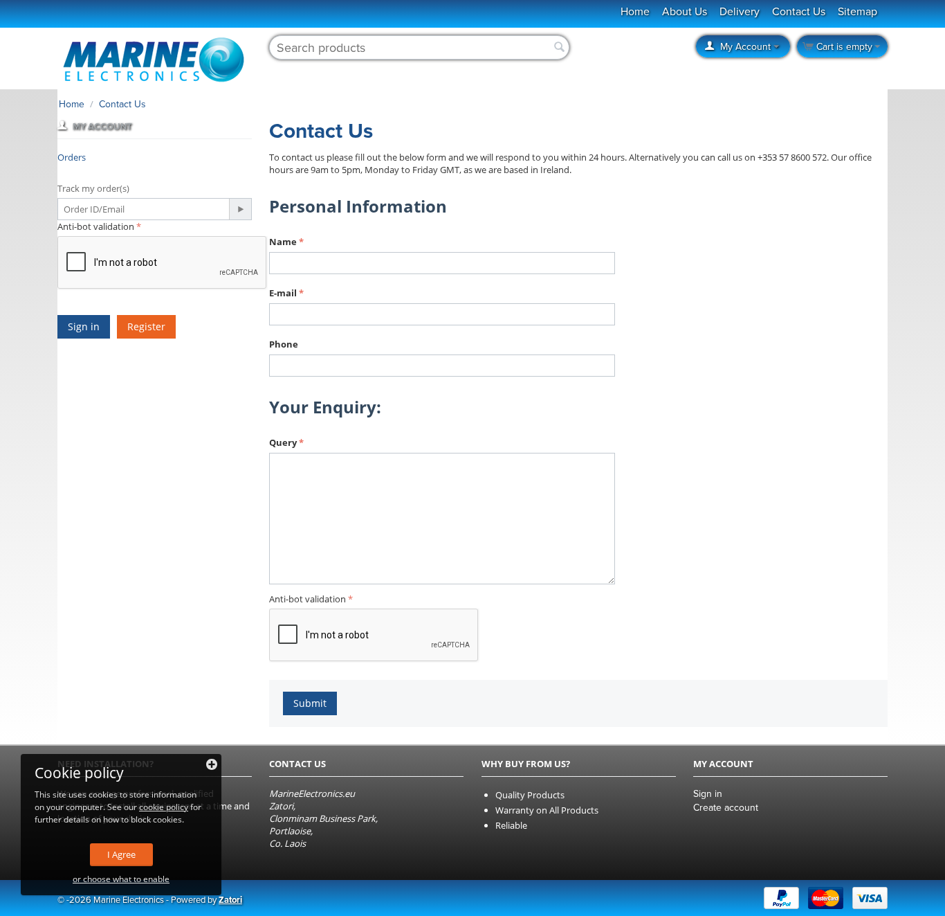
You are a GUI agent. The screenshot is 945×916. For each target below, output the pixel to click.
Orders (71, 157)
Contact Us (798, 12)
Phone (283, 344)
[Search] (559, 48)
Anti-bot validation (95, 226)
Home (71, 104)
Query (283, 442)
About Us (684, 12)
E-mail (283, 293)
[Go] (240, 209)
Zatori (230, 900)
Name (283, 241)
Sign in (84, 326)
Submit (310, 703)
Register (146, 326)
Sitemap (857, 12)
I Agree (121, 854)
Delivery (739, 12)
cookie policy (163, 807)
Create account (725, 808)
